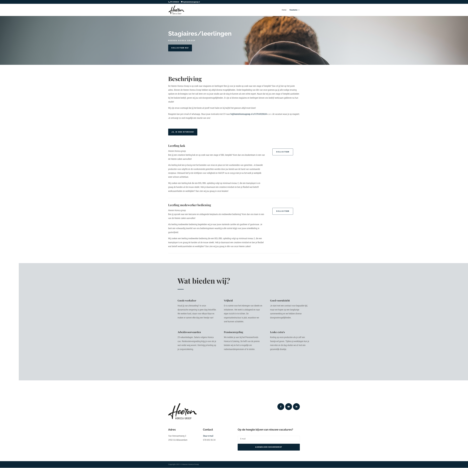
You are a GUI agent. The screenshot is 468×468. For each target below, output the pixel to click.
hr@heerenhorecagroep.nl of (248, 114)
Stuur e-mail (208, 436)
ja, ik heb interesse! (182, 132)
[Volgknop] (280, 406)
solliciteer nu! (180, 48)
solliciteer (282, 152)
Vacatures (293, 10)
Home (284, 10)
